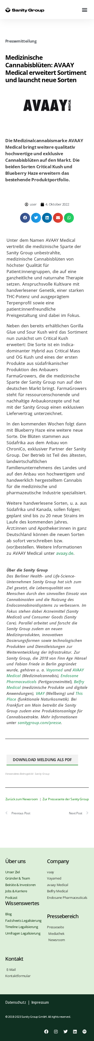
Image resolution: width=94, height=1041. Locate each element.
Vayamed (54, 669)
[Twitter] (65, 1031)
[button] (84, 9)
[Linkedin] (75, 1031)
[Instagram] (56, 1031)
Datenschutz (15, 1002)
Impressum (40, 1002)
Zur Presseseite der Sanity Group (66, 799)
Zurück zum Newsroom (21, 799)
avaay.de (64, 553)
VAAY (40, 693)
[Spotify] (84, 1031)
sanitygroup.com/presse (39, 722)
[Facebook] (46, 1031)
